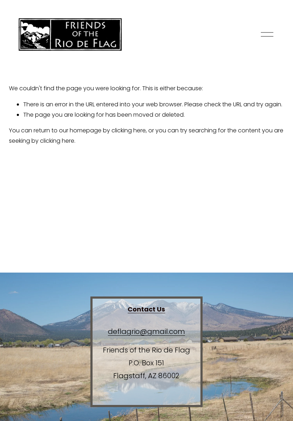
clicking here (128, 130)
